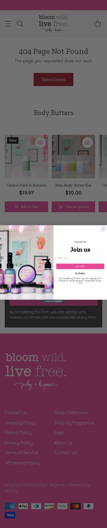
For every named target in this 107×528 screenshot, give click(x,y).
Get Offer (80, 266)
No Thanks (80, 273)
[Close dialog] (104, 228)
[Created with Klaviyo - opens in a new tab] (53, 301)
